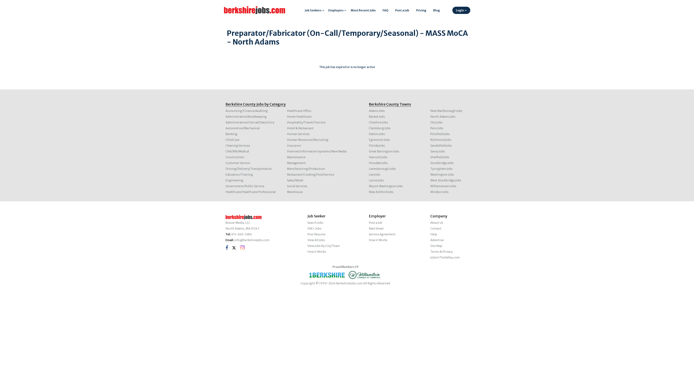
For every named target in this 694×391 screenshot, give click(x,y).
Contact (435, 228)
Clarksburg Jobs (380, 128)
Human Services (298, 134)
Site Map (436, 246)
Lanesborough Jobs (382, 169)
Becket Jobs (377, 116)
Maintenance (296, 157)
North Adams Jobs (442, 116)
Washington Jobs (442, 174)
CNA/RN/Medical (237, 151)
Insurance (294, 145)
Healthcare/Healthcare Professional (251, 192)
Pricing (421, 10)
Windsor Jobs (439, 192)
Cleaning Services (238, 145)
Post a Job (402, 10)
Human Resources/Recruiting (307, 140)
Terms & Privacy (441, 251)
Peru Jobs (436, 128)
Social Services (297, 186)
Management (296, 163)
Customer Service (238, 163)
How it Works (316, 251)
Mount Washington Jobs (386, 186)
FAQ (385, 10)
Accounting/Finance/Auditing (247, 111)
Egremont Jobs (379, 140)
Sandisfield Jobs (441, 145)
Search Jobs (315, 222)
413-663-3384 (241, 234)
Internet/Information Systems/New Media (316, 151)
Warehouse (295, 192)
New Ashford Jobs (381, 192)
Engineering (234, 180)
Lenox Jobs (376, 180)
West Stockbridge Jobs (445, 180)
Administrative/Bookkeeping (246, 116)
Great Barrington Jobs (384, 151)
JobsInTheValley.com (445, 257)
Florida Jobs (377, 145)
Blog (436, 10)
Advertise (437, 240)
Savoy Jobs (437, 151)
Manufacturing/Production (306, 169)
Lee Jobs (374, 174)
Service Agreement (382, 234)
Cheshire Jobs (378, 122)
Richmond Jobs (440, 140)
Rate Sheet (376, 228)
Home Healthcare (299, 116)
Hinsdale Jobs (378, 163)
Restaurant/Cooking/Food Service (310, 174)
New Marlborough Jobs (446, 111)
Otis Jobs (436, 122)
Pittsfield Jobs (440, 134)
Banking (231, 134)
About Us (436, 222)
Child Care (232, 140)
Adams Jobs (377, 111)
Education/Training (239, 174)
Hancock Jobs (378, 157)
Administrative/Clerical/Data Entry (250, 122)
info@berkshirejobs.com (251, 240)
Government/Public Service (245, 186)
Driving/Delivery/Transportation (249, 169)
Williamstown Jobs (443, 186)
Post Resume (316, 234)
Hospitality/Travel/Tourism (306, 122)
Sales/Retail (295, 180)
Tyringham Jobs (441, 169)
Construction (235, 157)
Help (433, 234)
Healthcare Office (299, 111)
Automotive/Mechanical (243, 128)
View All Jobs (316, 240)
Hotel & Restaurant (300, 128)
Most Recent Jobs (363, 10)
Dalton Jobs (377, 134)
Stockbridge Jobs (442, 163)
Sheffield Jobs (439, 157)
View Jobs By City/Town (323, 246)
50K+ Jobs (314, 228)
